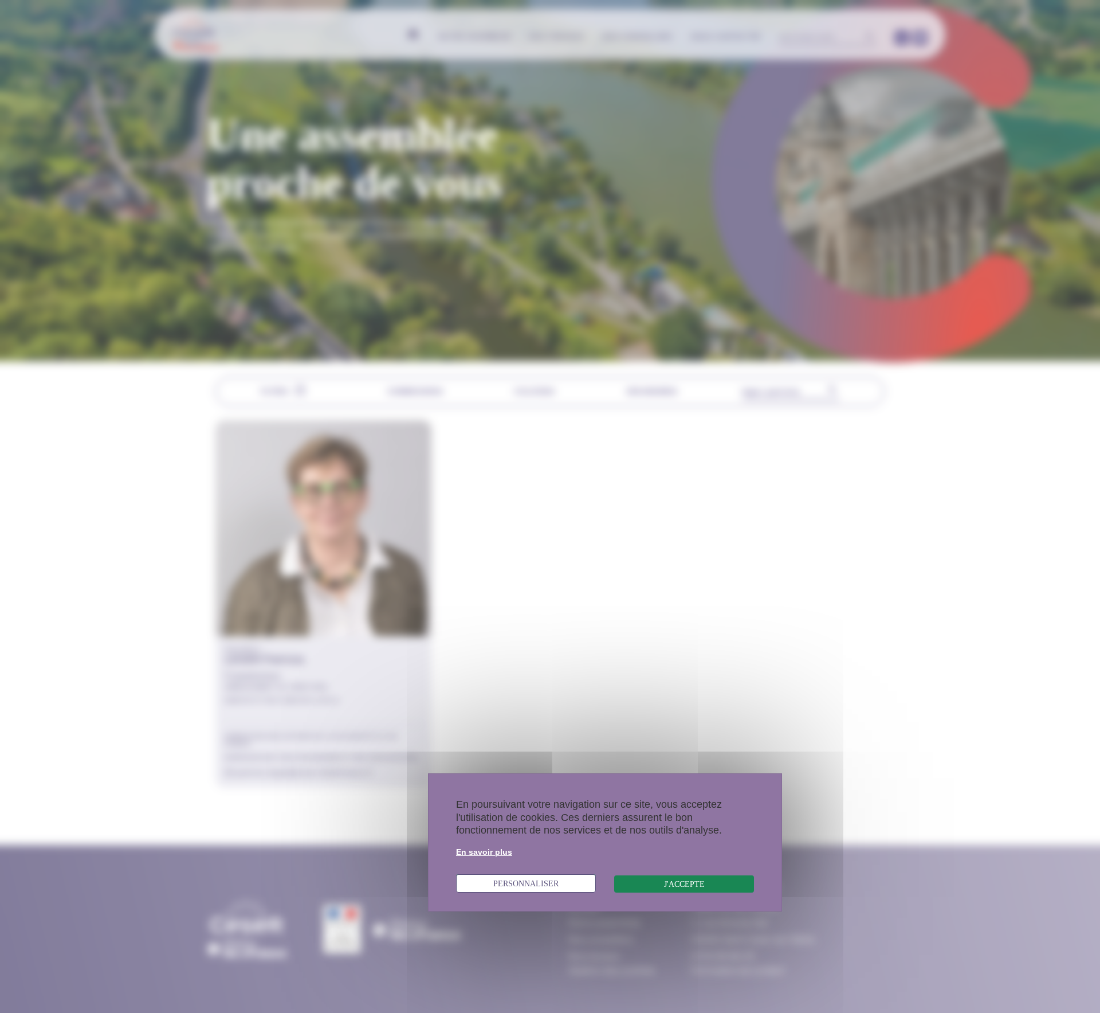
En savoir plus (484, 851)
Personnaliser (526, 883)
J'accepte (684, 884)
